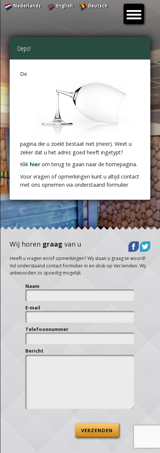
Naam (32, 286)
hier (35, 164)
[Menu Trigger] (134, 14)
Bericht (34, 350)
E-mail (32, 307)
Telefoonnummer (46, 329)
